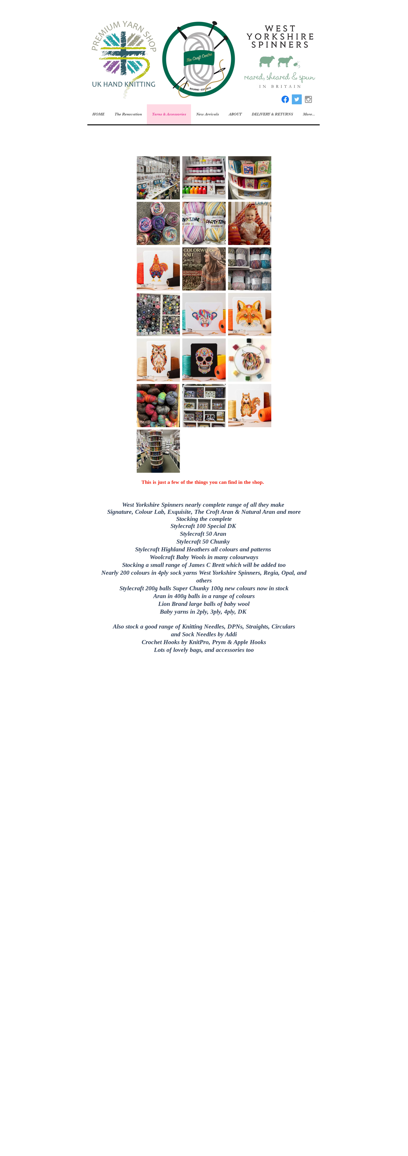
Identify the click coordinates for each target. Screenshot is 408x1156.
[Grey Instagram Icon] (308, 99)
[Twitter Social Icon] (297, 99)
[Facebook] (285, 99)
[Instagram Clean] (315, 911)
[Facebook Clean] (296, 911)
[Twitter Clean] (306, 911)
